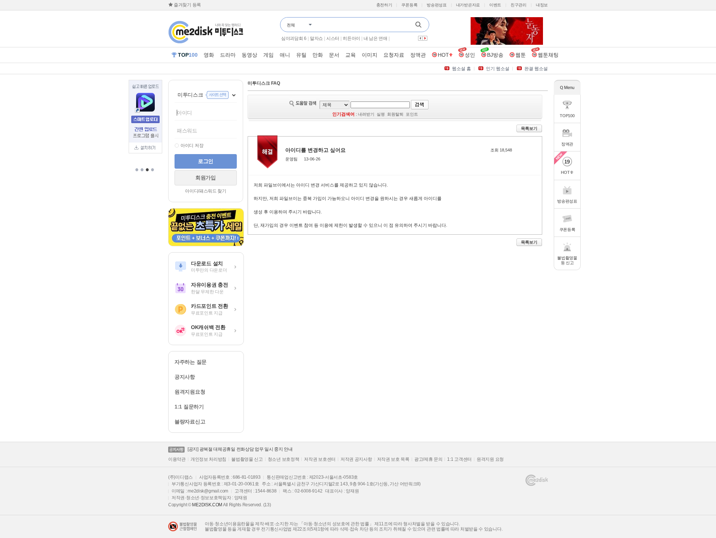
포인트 (412, 114)
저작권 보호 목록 (393, 459)
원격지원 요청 (490, 459)
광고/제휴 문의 (428, 459)
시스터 (332, 38)
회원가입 (205, 178)
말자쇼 (316, 38)
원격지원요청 (190, 392)
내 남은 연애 (375, 38)
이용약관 (177, 459)
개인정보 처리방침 (208, 459)
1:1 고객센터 (459, 459)
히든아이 (351, 38)
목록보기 (529, 128)
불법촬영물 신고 (247, 459)
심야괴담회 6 (294, 38)
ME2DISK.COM (207, 504)
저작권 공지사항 (356, 459)
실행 (381, 114)
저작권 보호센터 (320, 459)
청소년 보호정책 (283, 459)
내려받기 (366, 114)
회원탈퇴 (395, 114)
